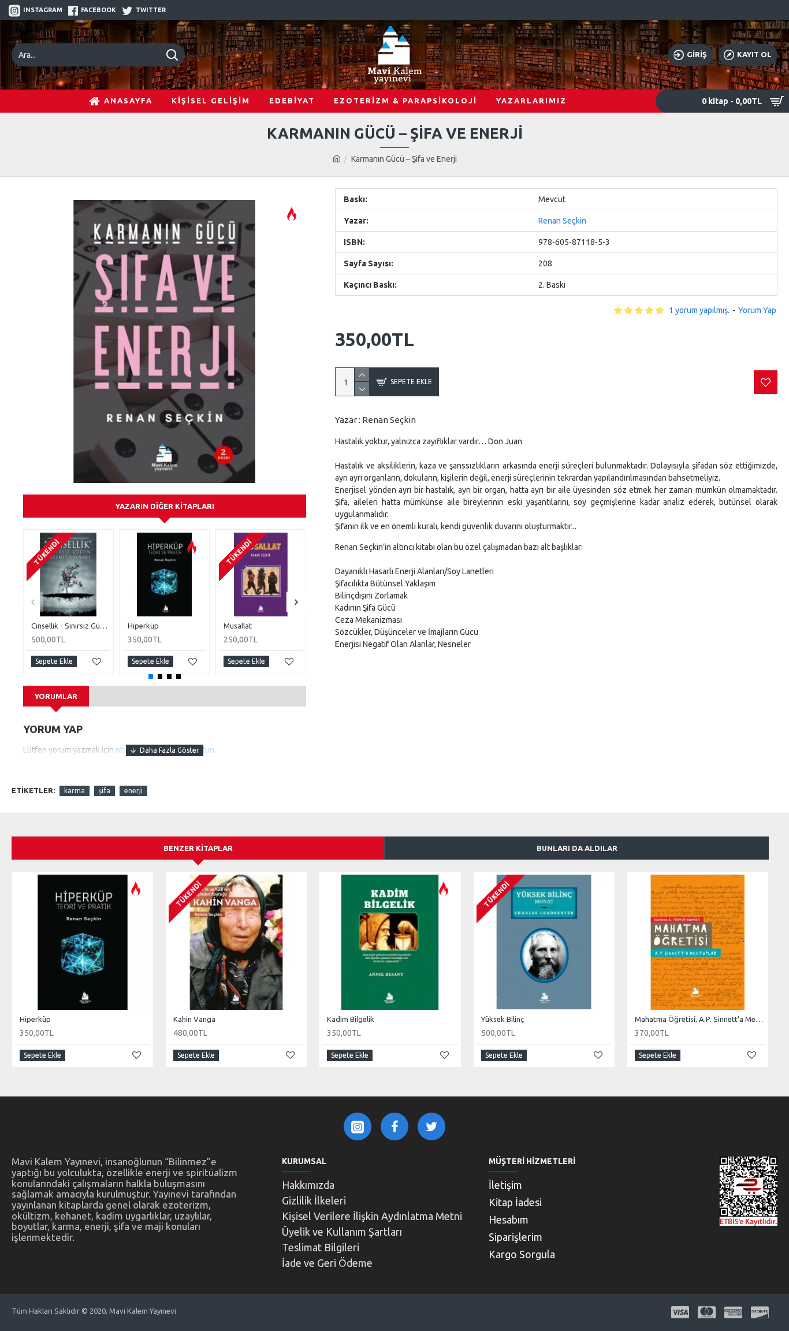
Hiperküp (143, 626)
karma (74, 790)
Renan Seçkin (562, 220)
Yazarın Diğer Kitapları (165, 506)
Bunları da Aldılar (577, 848)
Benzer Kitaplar (198, 848)
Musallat (238, 626)
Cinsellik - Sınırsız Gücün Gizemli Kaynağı (70, 626)
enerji (133, 790)
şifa (104, 790)
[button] (33, 602)
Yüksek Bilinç (502, 1019)
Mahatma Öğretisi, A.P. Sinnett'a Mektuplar (700, 1019)
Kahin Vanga (194, 1019)
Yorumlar (56, 696)
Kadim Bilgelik (350, 1019)
